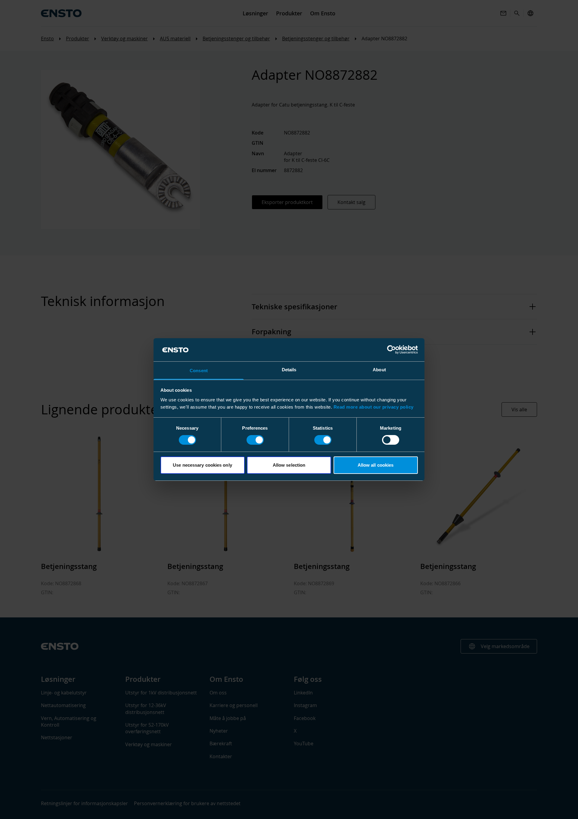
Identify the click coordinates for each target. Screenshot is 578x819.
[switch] (255, 440)
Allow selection (289, 465)
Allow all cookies (376, 465)
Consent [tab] (199, 370)
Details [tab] (289, 369)
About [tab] (379, 369)
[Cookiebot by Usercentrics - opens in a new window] (391, 349)
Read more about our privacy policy (374, 407)
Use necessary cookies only (202, 465)
